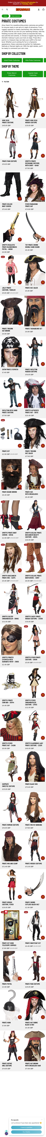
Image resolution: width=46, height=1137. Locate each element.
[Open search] (7, 9)
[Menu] (2, 9)
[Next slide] (42, 60)
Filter (6, 82)
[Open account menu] (38, 9)
